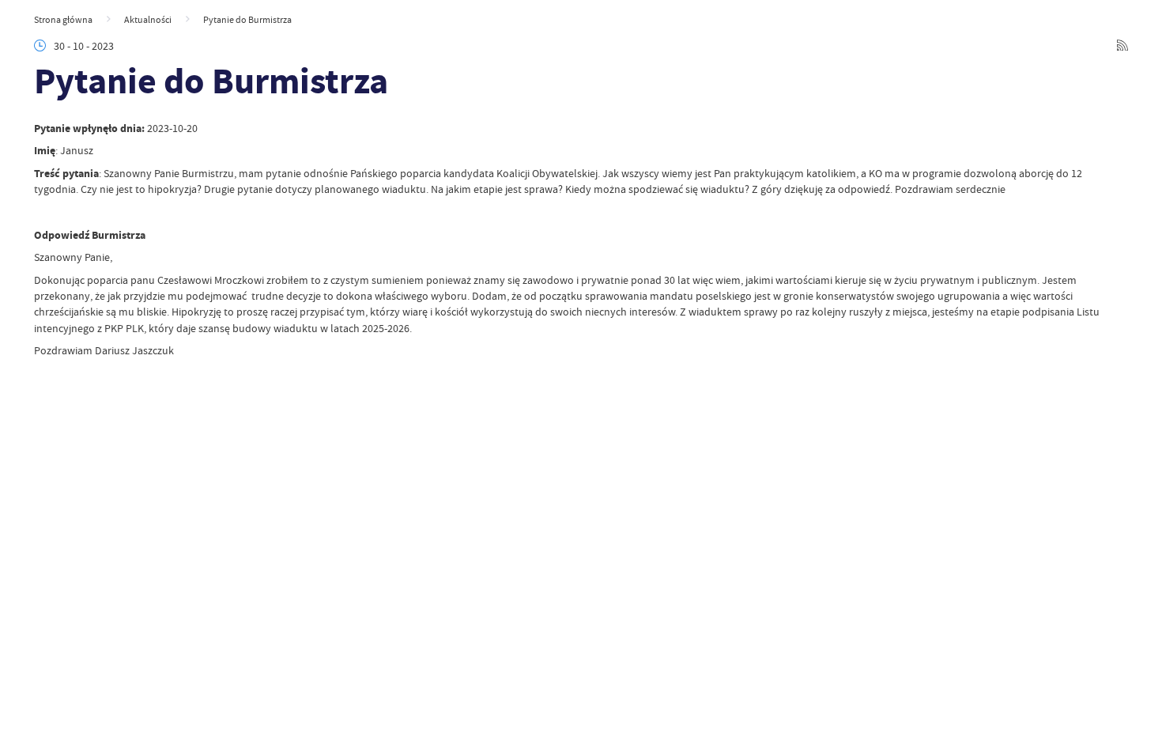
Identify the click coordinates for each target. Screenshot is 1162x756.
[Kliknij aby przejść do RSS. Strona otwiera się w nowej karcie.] (1122, 46)
